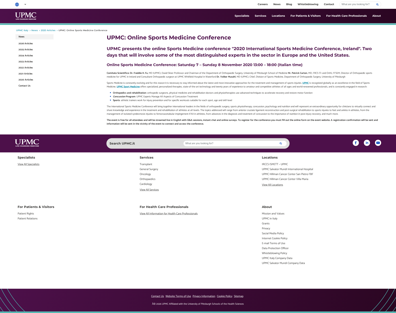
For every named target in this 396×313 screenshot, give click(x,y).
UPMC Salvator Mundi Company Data (283, 263)
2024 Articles (26, 56)
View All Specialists (28, 164)
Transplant (146, 164)
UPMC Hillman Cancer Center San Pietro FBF (287, 174)
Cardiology (146, 184)
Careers (263, 4)
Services (260, 15)
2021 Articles (25, 74)
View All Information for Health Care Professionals (169, 214)
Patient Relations (28, 219)
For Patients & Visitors (306, 15)
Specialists (242, 15)
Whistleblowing (308, 4)
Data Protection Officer (275, 248)
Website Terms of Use (178, 296)
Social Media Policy (273, 233)
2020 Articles (26, 80)
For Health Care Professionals (346, 15)
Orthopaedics (147, 179)
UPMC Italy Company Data (277, 258)
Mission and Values (273, 214)
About (376, 15)
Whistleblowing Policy (274, 253)
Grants (266, 224)
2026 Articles (26, 43)
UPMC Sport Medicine (128, 87)
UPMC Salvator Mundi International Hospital (287, 169)
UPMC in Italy (269, 219)
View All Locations (272, 185)
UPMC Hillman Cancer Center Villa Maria (285, 179)
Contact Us (24, 86)
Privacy (266, 229)
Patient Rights (26, 214)
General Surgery (149, 169)
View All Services (149, 190)
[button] (23, 4)
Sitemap (238, 296)
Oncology (145, 174)
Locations (278, 15)
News (277, 4)
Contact (329, 4)
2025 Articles (26, 49)
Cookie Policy (224, 296)
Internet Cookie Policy (274, 238)
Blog (289, 4)
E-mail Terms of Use (273, 243)
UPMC (305, 83)
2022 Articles (26, 68)
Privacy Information (204, 296)
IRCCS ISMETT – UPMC (275, 164)
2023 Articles (26, 62)
